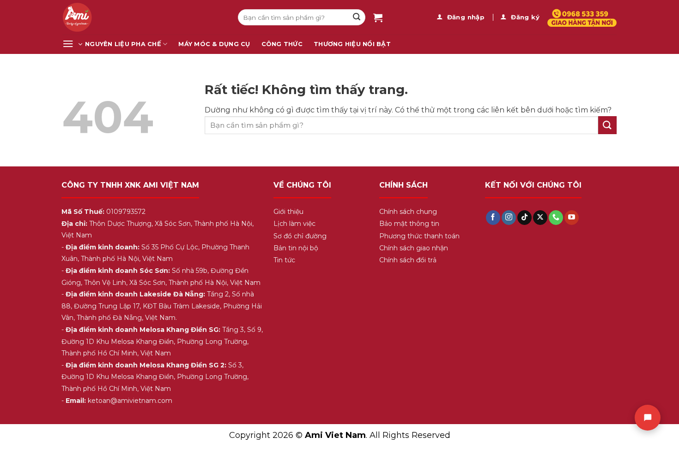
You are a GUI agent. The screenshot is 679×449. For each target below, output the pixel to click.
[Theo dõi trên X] (540, 217)
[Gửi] (356, 17)
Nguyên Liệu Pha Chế (123, 44)
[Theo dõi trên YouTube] (571, 217)
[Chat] (648, 418)
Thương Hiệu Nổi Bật (352, 44)
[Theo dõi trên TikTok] (524, 217)
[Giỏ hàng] (377, 17)
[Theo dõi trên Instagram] (509, 217)
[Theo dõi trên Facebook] (493, 217)
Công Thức (282, 44)
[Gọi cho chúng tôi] (556, 217)
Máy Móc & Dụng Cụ (214, 44)
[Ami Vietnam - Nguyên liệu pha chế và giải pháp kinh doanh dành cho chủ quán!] (143, 17)
